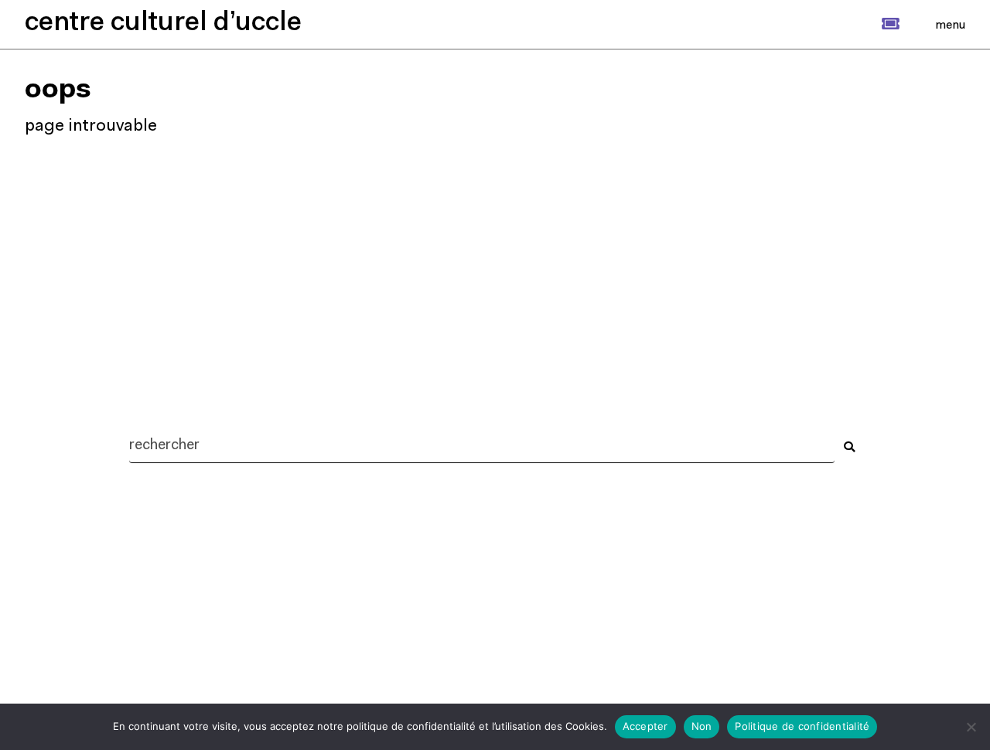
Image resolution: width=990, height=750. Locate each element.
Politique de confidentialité (802, 726)
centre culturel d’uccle (163, 23)
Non (701, 726)
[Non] (970, 727)
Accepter (645, 726)
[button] (873, 24)
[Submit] (849, 447)
